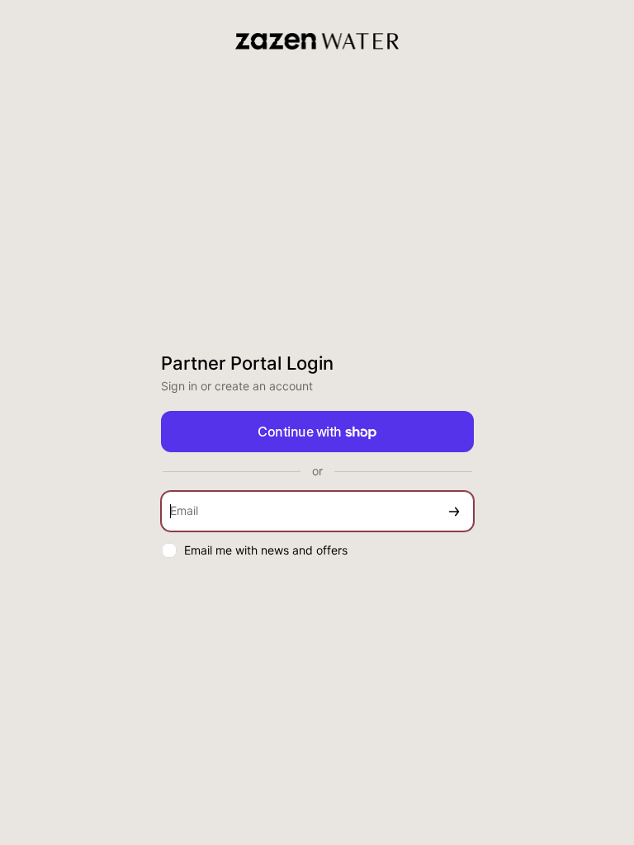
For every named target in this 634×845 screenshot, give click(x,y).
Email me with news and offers (266, 550)
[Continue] (454, 511)
